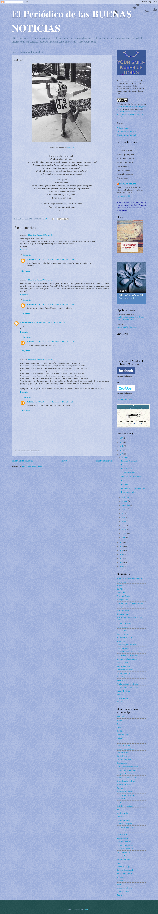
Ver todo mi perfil (123, 196)
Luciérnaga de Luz (123, 852)
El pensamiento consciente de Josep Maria (130, 618)
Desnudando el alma (124, 759)
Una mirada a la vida (124, 888)
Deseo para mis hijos (129, 492)
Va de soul (120, 694)
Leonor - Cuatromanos (125, 848)
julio (123, 513)
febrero (124, 533)
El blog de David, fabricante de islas (130, 603)
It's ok (123, 480)
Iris (118, 809)
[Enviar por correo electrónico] (58, 219)
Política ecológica (123, 673)
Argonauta (120, 720)
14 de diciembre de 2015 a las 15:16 (60, 259)
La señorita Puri (122, 838)
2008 (121, 566)
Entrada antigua (104, 460)
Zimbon (119, 895)
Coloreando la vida (123, 745)
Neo (118, 863)
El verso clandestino (124, 784)
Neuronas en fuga (123, 866)
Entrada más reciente (22, 460)
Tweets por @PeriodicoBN (126, 399)
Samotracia (121, 877)
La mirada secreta (123, 648)
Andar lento (121, 716)
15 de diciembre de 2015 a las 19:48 (41, 359)
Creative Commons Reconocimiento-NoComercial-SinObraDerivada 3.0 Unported (130, 114)
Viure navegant (122, 698)
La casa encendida (123, 820)
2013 (121, 546)
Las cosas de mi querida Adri (127, 655)
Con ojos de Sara (123, 752)
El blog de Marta (123, 606)
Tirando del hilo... (123, 691)
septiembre (126, 505)
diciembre (125, 457)
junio (124, 517)
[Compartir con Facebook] (65, 219)
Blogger (86, 909)
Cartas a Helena (123, 734)
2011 (121, 554)
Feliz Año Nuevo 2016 (129, 461)
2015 (121, 454)
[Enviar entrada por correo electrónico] (53, 219)
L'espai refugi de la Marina (127, 644)
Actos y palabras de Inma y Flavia (129, 578)
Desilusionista (122, 756)
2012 (121, 550)
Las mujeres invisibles (125, 845)
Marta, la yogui (122, 662)
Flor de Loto (121, 798)
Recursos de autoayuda (125, 870)
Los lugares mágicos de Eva (127, 659)
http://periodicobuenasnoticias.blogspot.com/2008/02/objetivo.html (131, 318)
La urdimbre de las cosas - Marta (129, 651)
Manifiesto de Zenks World (131, 476)
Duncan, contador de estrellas (127, 766)
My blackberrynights (124, 859)
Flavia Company (123, 627)
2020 (121, 438)
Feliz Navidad (126, 468)
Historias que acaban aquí (126, 135)
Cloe (118, 741)
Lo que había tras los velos (126, 131)
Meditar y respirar (123, 666)
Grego (119, 802)
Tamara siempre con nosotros (127, 687)
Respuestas (27, 255)
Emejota (120, 788)
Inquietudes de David (124, 637)
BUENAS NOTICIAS (35, 259)
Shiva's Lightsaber (123, 676)
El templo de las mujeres (126, 781)
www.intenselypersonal (29, 322)
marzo (124, 529)
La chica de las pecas (125, 823)
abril (124, 525)
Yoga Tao (120, 701)
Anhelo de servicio (128, 472)
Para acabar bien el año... (130, 464)
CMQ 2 (119, 731)
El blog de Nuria (123, 610)
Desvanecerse (122, 763)
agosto (124, 509)
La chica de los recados (125, 827)
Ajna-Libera (121, 582)
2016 (121, 450)
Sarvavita (120, 880)
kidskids (70, 147)
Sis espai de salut (123, 680)
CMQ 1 (119, 727)
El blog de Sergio (123, 614)
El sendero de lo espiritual (126, 777)
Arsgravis (120, 585)
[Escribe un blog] (60, 219)
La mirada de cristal (124, 830)
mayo (124, 521)
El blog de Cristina (123, 596)
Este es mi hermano (124, 623)
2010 (121, 558)
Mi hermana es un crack (125, 669)
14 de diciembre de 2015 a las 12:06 (41, 280)
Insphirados (121, 641)
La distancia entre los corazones (133, 488)
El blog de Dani (122, 599)
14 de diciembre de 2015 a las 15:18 (60, 304)
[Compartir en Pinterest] (67, 219)
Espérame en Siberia (124, 791)
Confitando (121, 592)
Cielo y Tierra (122, 738)
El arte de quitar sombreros (127, 770)
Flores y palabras (123, 630)
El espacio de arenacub (125, 773)
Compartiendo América (125, 749)
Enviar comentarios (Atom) (32, 466)
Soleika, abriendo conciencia (127, 684)
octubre (125, 501)
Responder (24, 249)
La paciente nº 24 (123, 834)
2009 (121, 562)
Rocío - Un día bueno (124, 873)
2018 (121, 442)
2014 (121, 542)
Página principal (122, 128)
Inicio (64, 460)
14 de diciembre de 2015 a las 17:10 (52, 322)
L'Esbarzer (121, 816)
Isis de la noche (122, 813)
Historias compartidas (125, 806)
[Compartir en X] (62, 219)
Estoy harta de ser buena (126, 795)
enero (124, 537)
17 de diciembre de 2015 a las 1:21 (60, 401)
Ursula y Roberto (123, 891)
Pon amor (124, 484)
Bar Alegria (121, 589)
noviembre (126, 497)
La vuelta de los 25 (124, 841)
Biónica (119, 723)
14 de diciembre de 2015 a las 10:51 (41, 235)
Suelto (119, 884)
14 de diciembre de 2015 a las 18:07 (60, 341)
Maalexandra (121, 855)
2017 (121, 446)
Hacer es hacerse (123, 634)
